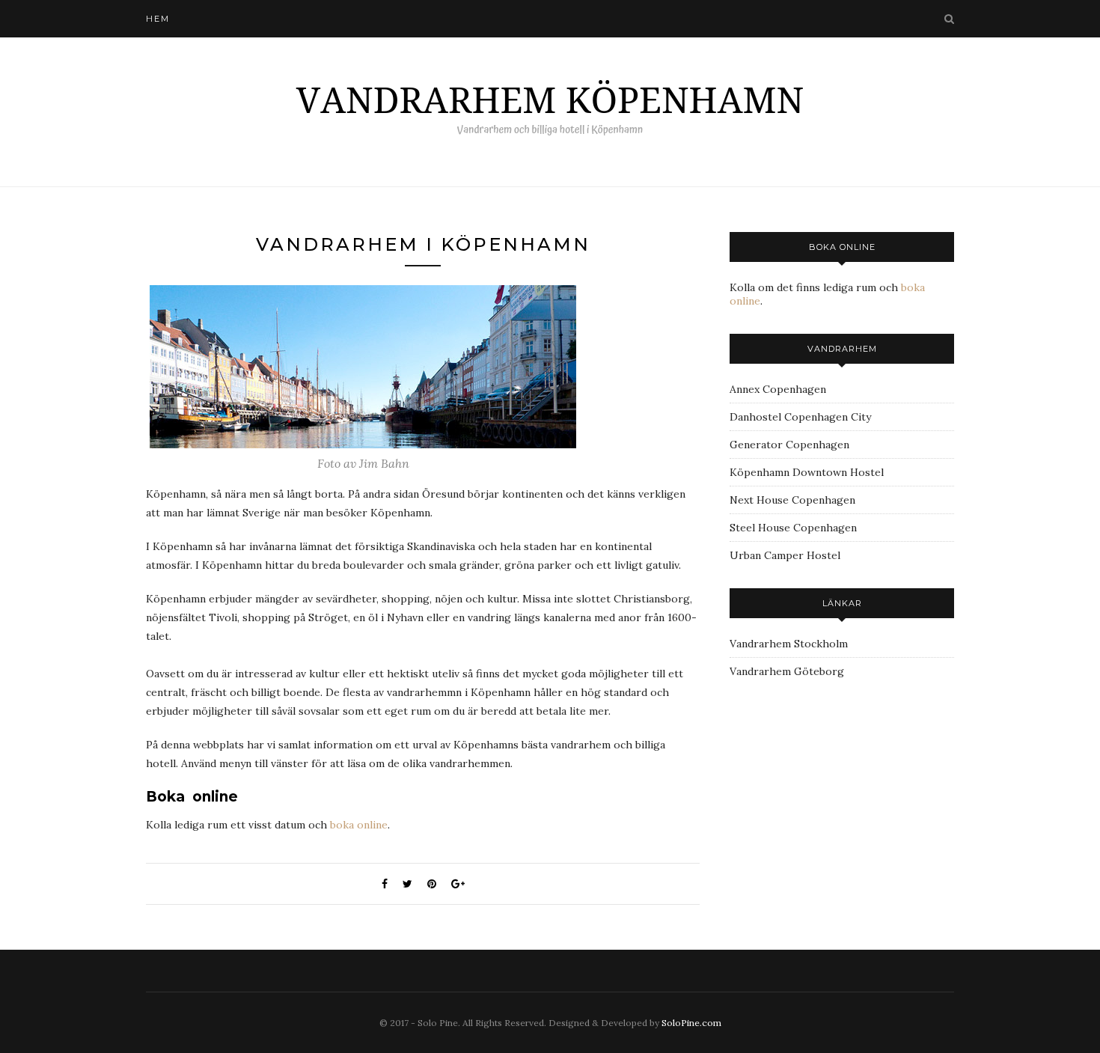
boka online (359, 824)
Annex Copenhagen (778, 389)
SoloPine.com (691, 1022)
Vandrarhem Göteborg (787, 671)
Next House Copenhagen (792, 500)
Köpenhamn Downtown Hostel (807, 472)
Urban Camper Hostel (785, 555)
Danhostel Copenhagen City (800, 417)
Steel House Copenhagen (793, 527)
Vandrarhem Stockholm (789, 643)
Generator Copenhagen (789, 444)
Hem (158, 18)
